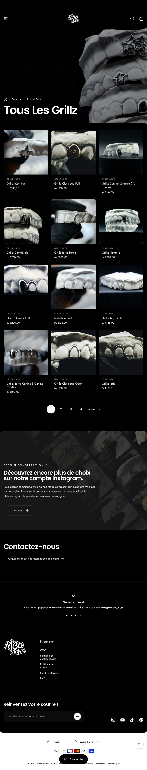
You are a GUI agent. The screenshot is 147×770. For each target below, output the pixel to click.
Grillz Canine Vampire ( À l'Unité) (118, 185)
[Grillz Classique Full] (73, 152)
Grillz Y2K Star (16, 183)
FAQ (42, 678)
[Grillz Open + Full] (26, 287)
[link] (36, 559)
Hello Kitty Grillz (112, 318)
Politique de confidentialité (48, 657)
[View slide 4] (80, 616)
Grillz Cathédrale (17, 252)
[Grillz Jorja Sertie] (73, 221)
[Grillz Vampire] (121, 221)
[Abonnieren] (77, 716)
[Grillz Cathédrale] (26, 221)
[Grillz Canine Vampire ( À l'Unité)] (121, 152)
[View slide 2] (71, 616)
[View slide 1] (67, 616)
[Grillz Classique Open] (73, 352)
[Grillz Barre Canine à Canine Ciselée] (26, 352)
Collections (17, 99)
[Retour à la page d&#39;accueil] (5, 99)
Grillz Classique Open (68, 383)
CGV (43, 650)
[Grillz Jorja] (121, 352)
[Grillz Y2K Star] (26, 152)
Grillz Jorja (108, 383)
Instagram (78, 487)
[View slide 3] (76, 616)
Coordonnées (100, 763)
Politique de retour (47, 666)
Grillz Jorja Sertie (65, 252)
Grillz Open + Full (18, 318)
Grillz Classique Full (67, 183)
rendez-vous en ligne (52, 496)
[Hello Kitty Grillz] (121, 287)
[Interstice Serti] (73, 287)
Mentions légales (49, 673)
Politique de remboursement (38, 763)
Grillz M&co (13, 179)
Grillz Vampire (111, 252)
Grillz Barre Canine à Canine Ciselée (25, 385)
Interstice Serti (63, 318)
